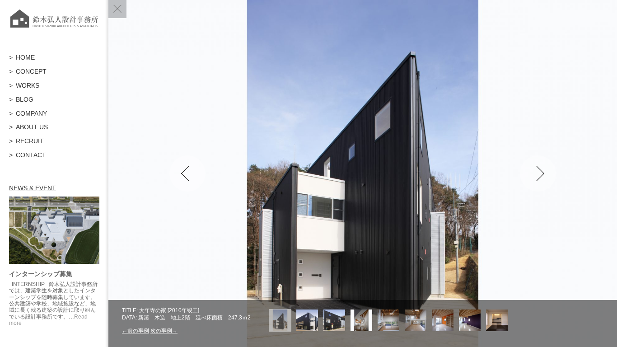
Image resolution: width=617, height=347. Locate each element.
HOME (25, 57)
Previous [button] (187, 173)
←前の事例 (135, 331)
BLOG (24, 99)
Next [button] (538, 173)
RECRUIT (30, 141)
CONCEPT (31, 71)
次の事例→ (164, 331)
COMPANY (31, 113)
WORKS (27, 85)
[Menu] (117, 9)
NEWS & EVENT (32, 188)
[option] (362, 173)
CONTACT (31, 155)
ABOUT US (32, 127)
